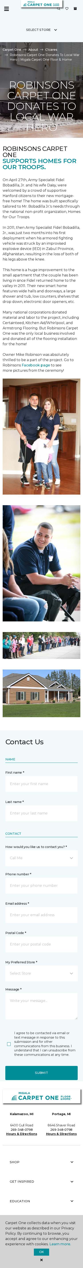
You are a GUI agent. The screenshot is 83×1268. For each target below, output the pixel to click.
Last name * (14, 801)
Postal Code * (15, 932)
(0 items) (75, 8)
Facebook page (36, 365)
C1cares (51, 50)
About (33, 50)
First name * (14, 772)
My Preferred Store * (21, 962)
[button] (58, 9)
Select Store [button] (38, 30)
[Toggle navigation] (6, 9)
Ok (41, 1252)
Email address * (17, 903)
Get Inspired (22, 1182)
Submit (41, 1073)
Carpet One (12, 50)
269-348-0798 (22, 1130)
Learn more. (60, 1244)
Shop (14, 1162)
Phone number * (18, 874)
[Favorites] (67, 9)
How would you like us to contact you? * (36, 846)
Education (20, 1201)
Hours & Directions (21, 1134)
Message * (13, 989)
